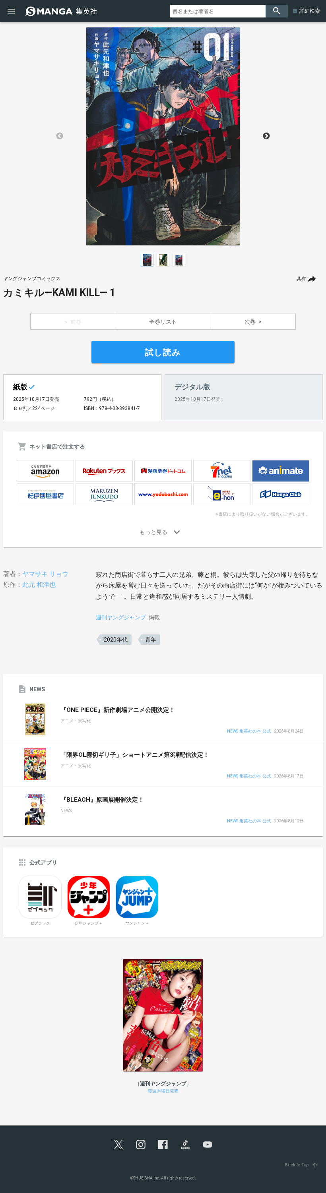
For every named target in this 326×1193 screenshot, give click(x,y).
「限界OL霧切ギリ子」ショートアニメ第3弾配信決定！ (134, 754)
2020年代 (116, 639)
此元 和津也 (39, 584)
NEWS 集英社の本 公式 (249, 731)
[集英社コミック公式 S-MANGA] (62, 11)
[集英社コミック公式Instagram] (140, 1144)
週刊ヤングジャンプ (121, 617)
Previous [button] (60, 136)
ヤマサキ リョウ (45, 574)
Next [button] (266, 136)
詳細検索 (309, 11)
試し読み (163, 352)
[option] (163, 136)
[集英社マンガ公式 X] (118, 1144)
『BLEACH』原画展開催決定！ (102, 799)
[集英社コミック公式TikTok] (185, 1144)
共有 (301, 279)
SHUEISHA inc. (146, 1178)
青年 (150, 639)
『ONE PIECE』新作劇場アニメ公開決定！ (117, 709)
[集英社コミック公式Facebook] (163, 1144)
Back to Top (301, 1165)
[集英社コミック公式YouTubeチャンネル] (207, 1144)
